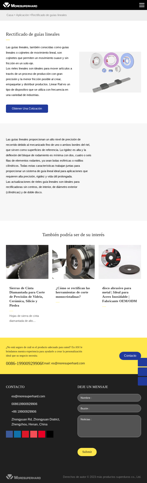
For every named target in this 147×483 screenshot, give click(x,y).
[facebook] (9, 434)
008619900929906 (24, 404)
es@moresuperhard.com (28, 396)
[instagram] (33, 434)
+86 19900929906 (23, 411)
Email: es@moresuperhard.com (63, 363)
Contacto (130, 355)
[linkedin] (17, 434)
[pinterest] (41, 434)
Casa (10, 15)
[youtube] (25, 434)
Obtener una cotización (27, 108)
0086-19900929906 (24, 363)
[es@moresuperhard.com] (142, 371)
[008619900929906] (142, 381)
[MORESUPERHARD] (20, 4)
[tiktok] (50, 434)
